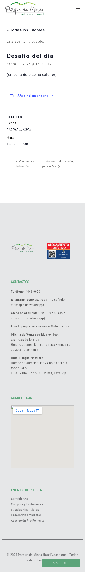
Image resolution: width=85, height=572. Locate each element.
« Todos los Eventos (26, 30)
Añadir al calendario (33, 95)
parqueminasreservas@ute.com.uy (45, 326)
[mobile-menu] (73, 8)
